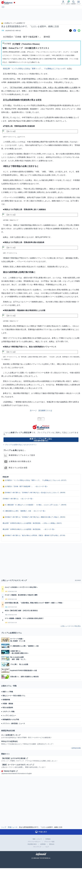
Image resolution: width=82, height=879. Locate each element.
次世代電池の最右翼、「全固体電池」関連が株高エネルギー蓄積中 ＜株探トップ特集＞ (34, 603)
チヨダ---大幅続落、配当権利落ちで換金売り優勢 (21, 595)
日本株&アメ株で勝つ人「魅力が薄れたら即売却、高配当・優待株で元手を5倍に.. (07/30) (34, 535)
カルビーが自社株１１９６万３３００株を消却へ (21, 587)
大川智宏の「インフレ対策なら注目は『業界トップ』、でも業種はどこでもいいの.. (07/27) (35, 480)
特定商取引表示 (32, 844)
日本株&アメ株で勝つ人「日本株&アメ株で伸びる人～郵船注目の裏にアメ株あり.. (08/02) (34, 517)
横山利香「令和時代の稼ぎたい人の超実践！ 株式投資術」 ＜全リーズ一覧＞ (29, 529)
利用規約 (48, 839)
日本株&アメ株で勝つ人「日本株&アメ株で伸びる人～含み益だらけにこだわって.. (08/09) (34, 492)
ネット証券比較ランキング (26, 736)
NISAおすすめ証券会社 (27, 742)
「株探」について (36, 839)
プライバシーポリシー (34, 841)
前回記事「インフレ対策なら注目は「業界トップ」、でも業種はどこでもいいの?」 (35, 69)
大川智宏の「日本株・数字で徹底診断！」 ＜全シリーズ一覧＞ (26, 486)
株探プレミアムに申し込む (41, 439)
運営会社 (51, 844)
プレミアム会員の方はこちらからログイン (21, 444)
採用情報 (42, 844)
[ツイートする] (70, 30)
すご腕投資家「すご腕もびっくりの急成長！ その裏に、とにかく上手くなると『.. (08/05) (35, 505)
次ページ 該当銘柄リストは (41, 410)
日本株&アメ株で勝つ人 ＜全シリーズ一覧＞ (18, 499)
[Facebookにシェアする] (74, 30)
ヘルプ (47, 847)
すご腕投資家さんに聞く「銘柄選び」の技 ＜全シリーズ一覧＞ (24, 511)
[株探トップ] (6, 2)
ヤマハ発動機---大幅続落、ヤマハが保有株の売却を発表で (24, 618)
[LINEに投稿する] (79, 30)
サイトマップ (37, 847)
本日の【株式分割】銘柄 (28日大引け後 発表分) (21, 610)
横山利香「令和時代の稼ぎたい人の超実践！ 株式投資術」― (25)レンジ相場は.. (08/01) (32, 523)
